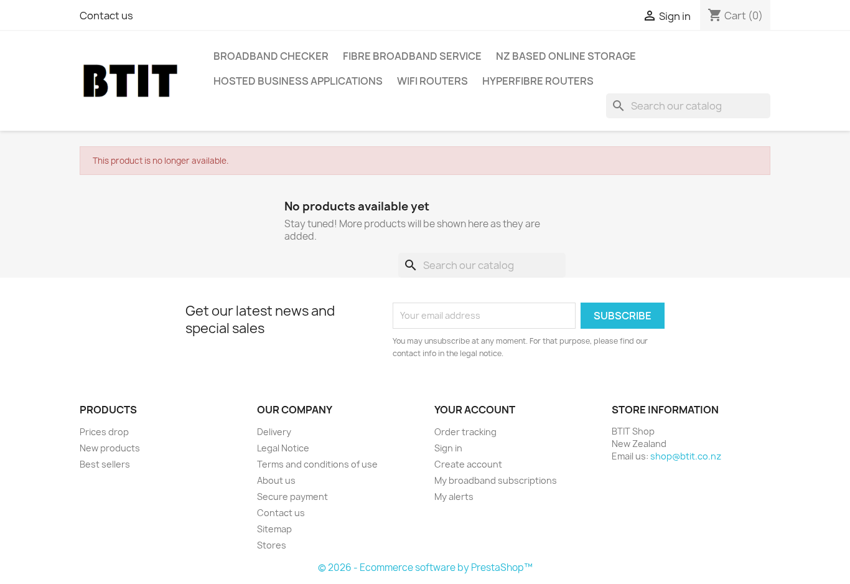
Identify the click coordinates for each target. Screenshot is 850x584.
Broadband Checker (271, 56)
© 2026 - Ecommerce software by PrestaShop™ (425, 567)
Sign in (448, 448)
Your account (474, 410)
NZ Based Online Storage (566, 56)
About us (276, 480)
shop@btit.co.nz (685, 456)
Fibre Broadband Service (412, 56)
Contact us (106, 15)
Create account (468, 464)
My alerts (454, 496)
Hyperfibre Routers (538, 81)
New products (110, 448)
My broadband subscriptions (495, 480)
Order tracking (465, 432)
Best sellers (105, 464)
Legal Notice (283, 448)
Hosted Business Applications (298, 81)
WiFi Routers (432, 81)
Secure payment (292, 496)
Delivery (274, 432)
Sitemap (274, 529)
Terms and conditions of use (317, 464)
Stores (271, 545)
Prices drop (104, 432)
